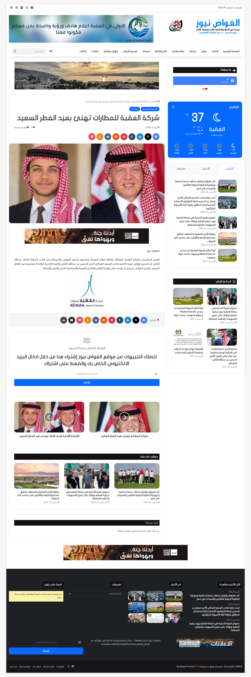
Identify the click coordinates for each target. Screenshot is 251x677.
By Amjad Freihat (186, 666)
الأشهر (230, 168)
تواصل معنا (24, 666)
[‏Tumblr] (132, 136)
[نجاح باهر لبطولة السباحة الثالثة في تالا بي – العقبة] (136, 618)
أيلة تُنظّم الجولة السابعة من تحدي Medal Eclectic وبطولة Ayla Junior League (196, 254)
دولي (204, 51)
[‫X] (148, 136)
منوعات (146, 51)
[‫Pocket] (91, 136)
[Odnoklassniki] (99, 136)
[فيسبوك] (156, 136)
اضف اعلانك (48, 666)
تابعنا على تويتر (53, 584)
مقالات (95, 51)
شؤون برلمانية (111, 51)
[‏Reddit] (116, 136)
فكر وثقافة (161, 51)
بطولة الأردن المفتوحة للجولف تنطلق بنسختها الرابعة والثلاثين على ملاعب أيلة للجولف (38, 495)
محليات (193, 51)
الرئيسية (153, 101)
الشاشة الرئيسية (139, 101)
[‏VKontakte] (107, 136)
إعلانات (83, 51)
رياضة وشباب (178, 51)
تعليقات (180, 168)
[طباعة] (63, 320)
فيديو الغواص (130, 51)
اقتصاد (215, 51)
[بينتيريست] (124, 136)
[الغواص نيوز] (205, 26)
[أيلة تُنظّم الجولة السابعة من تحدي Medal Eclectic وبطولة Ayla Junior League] (227, 255)
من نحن (13, 666)
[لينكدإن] (140, 136)
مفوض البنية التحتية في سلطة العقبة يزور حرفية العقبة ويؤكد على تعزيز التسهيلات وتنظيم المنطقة (87, 495)
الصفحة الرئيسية (231, 51)
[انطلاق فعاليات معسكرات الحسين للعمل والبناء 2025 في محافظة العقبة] (136, 607)
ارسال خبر (36, 666)
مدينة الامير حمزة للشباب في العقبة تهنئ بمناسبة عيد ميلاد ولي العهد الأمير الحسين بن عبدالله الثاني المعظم (223, 356)
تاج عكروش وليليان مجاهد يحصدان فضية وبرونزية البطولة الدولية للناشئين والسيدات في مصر (138, 495)
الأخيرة (206, 168)
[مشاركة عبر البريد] (71, 320)
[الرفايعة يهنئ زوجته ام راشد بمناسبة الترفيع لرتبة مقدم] (188, 337)
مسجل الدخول (138, 531)
